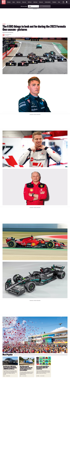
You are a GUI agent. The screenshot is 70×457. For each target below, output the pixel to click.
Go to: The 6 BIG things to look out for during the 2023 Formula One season (17, 37)
